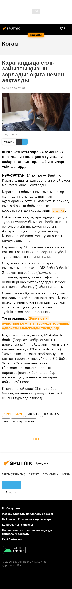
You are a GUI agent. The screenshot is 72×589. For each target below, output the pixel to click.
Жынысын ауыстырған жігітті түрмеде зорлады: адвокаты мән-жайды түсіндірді (36, 323)
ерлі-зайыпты (51, 413)
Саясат (34, 474)
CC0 (4, 134)
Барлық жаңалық (13, 474)
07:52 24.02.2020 (13, 88)
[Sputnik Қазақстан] (12, 30)
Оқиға (18, 413)
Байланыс (9, 519)
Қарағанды (33, 413)
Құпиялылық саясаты (17, 524)
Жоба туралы (11, 508)
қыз (6, 421)
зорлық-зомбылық (23, 421)
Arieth (12, 134)
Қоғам (7, 413)
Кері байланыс (12, 539)
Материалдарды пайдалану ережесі (27, 513)
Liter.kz (58, 210)
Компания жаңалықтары (35, 519)
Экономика (50, 474)
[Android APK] (14, 550)
